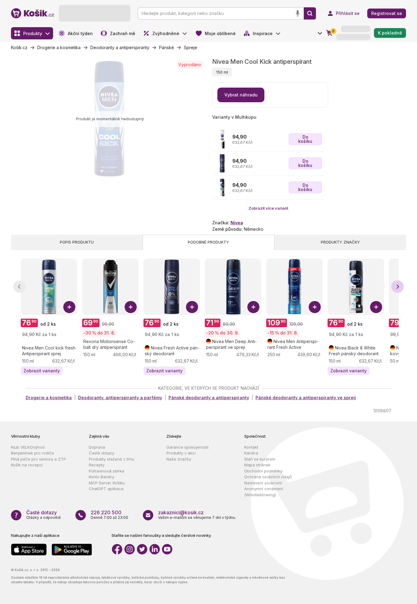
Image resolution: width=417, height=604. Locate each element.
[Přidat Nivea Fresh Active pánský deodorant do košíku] (192, 307)
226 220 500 (106, 512)
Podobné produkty (208, 242)
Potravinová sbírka (106, 470)
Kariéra (251, 452)
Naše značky (178, 459)
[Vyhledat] (310, 13)
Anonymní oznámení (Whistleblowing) (263, 491)
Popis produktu (77, 242)
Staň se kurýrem (259, 459)
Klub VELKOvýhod (28, 447)
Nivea (236, 222)
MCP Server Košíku (107, 482)
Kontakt (251, 447)
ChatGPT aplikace (106, 488)
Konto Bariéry (101, 476)
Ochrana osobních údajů (268, 476)
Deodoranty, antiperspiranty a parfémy (120, 397)
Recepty (96, 464)
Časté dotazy (101, 452)
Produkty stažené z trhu (111, 459)
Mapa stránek (257, 464)
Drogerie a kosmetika (49, 397)
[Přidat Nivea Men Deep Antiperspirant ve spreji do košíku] (253, 307)
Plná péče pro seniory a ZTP (38, 459)
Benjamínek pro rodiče (32, 452)
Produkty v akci (181, 452)
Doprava (97, 447)
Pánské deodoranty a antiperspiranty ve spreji (306, 397)
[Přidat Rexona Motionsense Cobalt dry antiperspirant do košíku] (131, 307)
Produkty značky (340, 242)
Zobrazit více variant (268, 208)
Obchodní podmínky (263, 470)
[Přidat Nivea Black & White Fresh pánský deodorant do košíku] (376, 307)
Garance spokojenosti (187, 447)
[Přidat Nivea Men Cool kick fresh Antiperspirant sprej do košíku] (69, 307)
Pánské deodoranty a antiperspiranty (209, 397)
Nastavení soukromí (263, 482)
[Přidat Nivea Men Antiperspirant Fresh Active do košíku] (315, 307)
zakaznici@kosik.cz (181, 512)
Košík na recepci (27, 464)
